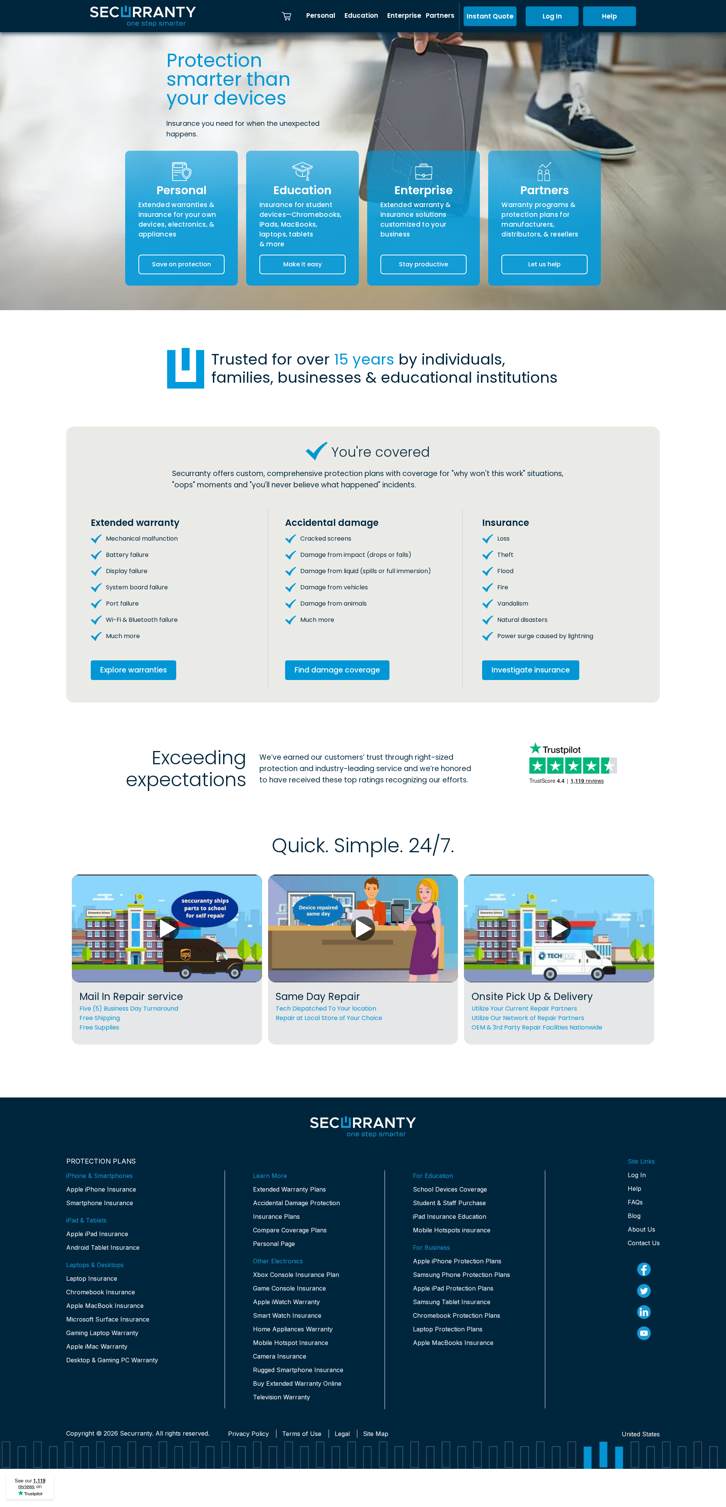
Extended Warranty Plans (289, 1189)
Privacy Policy (248, 1433)
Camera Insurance (279, 1356)
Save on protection (181, 264)
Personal (320, 15)
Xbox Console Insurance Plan (296, 1274)
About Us (641, 1229)
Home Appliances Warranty (293, 1329)
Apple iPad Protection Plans (453, 1288)
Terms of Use (301, 1433)
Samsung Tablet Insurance (451, 1302)
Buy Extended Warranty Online (297, 1383)
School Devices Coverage (450, 1189)
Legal (342, 1433)
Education (361, 15)
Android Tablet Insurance (103, 1247)
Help (609, 16)
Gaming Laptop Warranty (102, 1333)
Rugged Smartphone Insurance (298, 1370)
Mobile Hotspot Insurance (290, 1342)
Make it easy (302, 264)
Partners (440, 15)
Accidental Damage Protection (296, 1203)
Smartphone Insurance (99, 1203)
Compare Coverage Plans (290, 1230)
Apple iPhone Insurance (101, 1189)
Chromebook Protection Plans (456, 1315)
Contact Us (644, 1243)
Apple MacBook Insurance (105, 1305)
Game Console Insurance (289, 1288)
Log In (552, 16)
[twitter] (644, 1291)
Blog (634, 1216)
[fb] (644, 1269)
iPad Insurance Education (449, 1216)
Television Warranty (281, 1397)
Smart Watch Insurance (287, 1315)
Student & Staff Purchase (449, 1203)
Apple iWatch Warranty (286, 1302)
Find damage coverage (337, 670)
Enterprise (404, 15)
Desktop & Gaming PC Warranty (112, 1360)
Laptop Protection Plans (447, 1329)
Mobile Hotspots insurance (451, 1230)
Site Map (375, 1433)
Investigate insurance (531, 670)
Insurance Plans (276, 1216)
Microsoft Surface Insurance (107, 1319)
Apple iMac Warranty (96, 1346)
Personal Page (274, 1243)
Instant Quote (490, 16)
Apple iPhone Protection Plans (457, 1261)
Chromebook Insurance (100, 1292)
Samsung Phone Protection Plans (461, 1274)
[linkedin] (644, 1312)
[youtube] (644, 1333)
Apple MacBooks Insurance (453, 1342)
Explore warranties (133, 670)
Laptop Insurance (91, 1278)
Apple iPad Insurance (97, 1234)
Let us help (544, 264)
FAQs (635, 1202)
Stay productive (423, 264)
